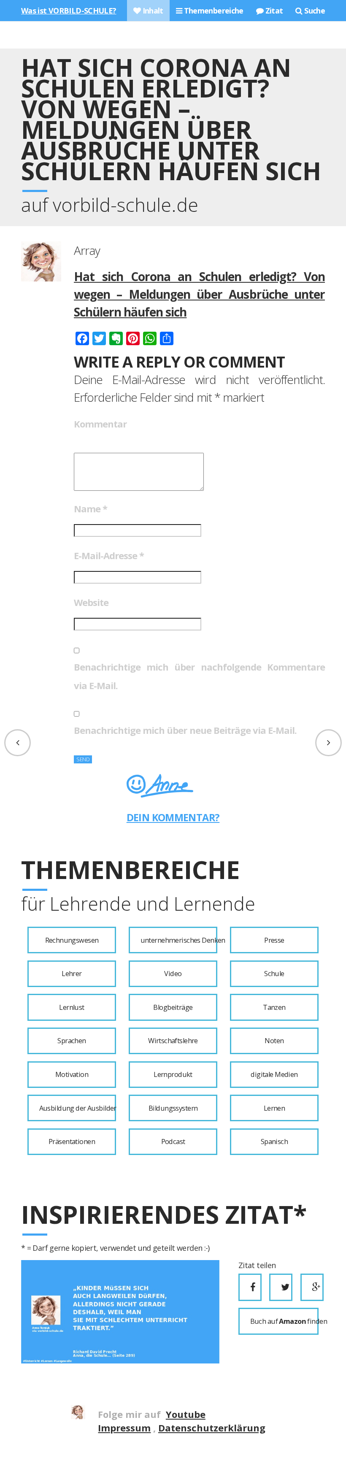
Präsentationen (72, 1141)
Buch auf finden (284, 1321)
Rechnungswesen (72, 940)
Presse (274, 940)
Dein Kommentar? (173, 817)
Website (91, 602)
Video (172, 973)
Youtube (185, 1414)
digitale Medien (274, 1074)
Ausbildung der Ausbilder (77, 1108)
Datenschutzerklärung (211, 1427)
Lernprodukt (173, 1074)
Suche (314, 10)
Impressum (124, 1427)
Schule (274, 973)
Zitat (273, 10)
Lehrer (72, 973)
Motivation (71, 1074)
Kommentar (100, 423)
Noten (274, 1040)
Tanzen (274, 1007)
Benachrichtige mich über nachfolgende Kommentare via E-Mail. (199, 676)
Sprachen (71, 1040)
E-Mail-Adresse (109, 555)
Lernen (274, 1108)
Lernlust (71, 1007)
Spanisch (274, 1141)
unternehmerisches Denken (179, 940)
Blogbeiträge (172, 1007)
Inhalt (152, 10)
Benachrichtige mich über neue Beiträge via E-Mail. (185, 730)
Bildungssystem (173, 1108)
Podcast (173, 1141)
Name (90, 508)
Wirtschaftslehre (173, 1040)
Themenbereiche (212, 10)
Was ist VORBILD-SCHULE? (68, 10)
